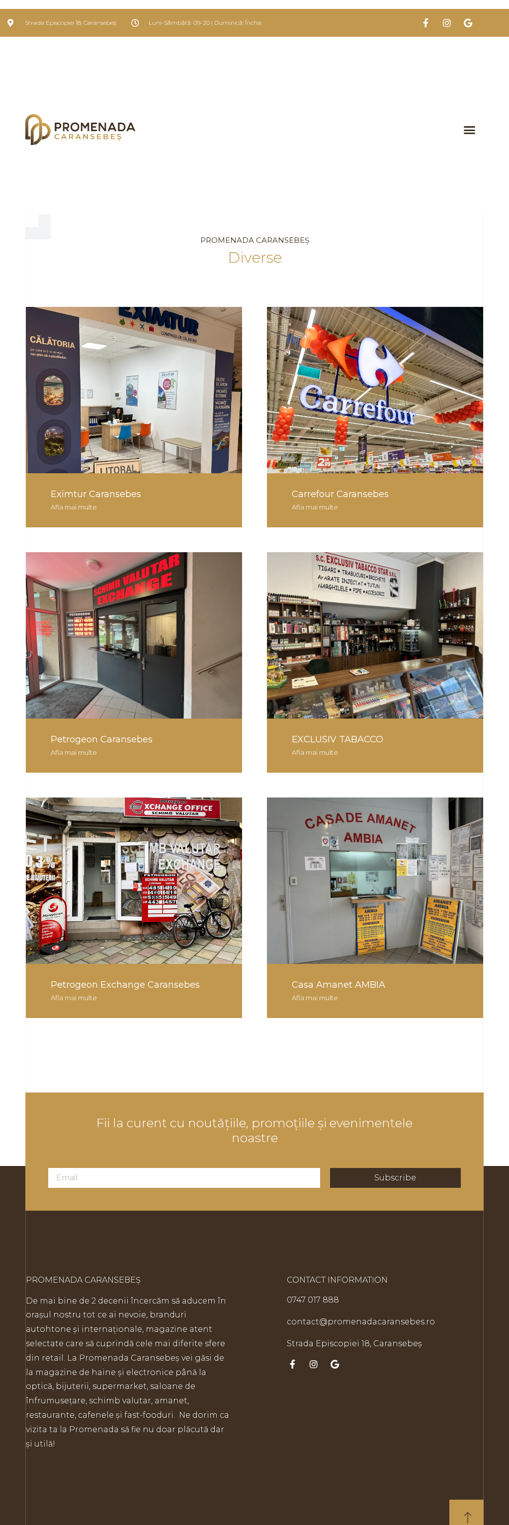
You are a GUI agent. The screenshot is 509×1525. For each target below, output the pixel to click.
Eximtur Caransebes (96, 494)
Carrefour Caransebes (340, 494)
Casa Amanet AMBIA (338, 984)
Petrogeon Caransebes (102, 739)
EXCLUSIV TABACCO (337, 739)
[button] (469, 129)
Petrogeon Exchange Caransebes (125, 984)
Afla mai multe (74, 507)
